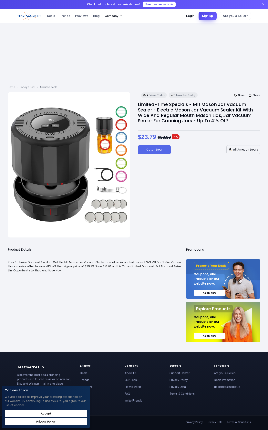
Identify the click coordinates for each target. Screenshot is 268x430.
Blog (96, 16)
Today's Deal (27, 87)
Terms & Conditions (182, 393)
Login (190, 16)
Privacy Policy (179, 380)
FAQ (127, 393)
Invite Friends (133, 400)
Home (11, 87)
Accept (46, 413)
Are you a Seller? (235, 16)
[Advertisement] (134, 55)
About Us (131, 373)
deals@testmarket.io (227, 386)
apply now (209, 292)
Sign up (207, 16)
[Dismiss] (263, 4)
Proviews (81, 16)
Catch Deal (154, 150)
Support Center (180, 373)
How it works (133, 386)
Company (112, 16)
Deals (51, 16)
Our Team (131, 380)
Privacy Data (178, 386)
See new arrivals (157, 4)
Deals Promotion (224, 380)
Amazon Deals (48, 87)
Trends (65, 16)
